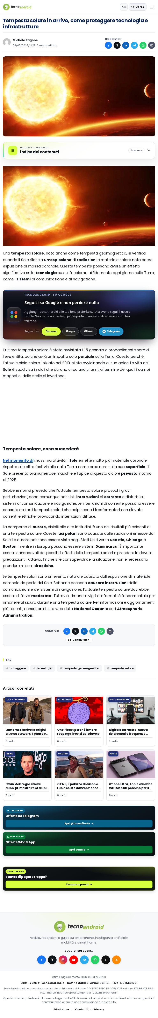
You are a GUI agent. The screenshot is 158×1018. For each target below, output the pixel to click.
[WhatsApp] (142, 45)
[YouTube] (73, 959)
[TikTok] (105, 959)
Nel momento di (18, 460)
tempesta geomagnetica (81, 668)
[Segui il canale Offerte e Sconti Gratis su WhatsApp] (95, 959)
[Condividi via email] (151, 45)
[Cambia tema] (124, 7)
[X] (117, 45)
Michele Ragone (25, 40)
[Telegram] (134, 45)
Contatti (81, 1009)
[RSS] (116, 959)
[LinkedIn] (125, 45)
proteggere (17, 668)
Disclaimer (61, 1009)
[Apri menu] (151, 7)
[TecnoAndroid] (20, 6)
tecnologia (44, 668)
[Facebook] (108, 45)
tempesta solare (122, 668)
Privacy (98, 1009)
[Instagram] (63, 959)
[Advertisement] (79, 398)
